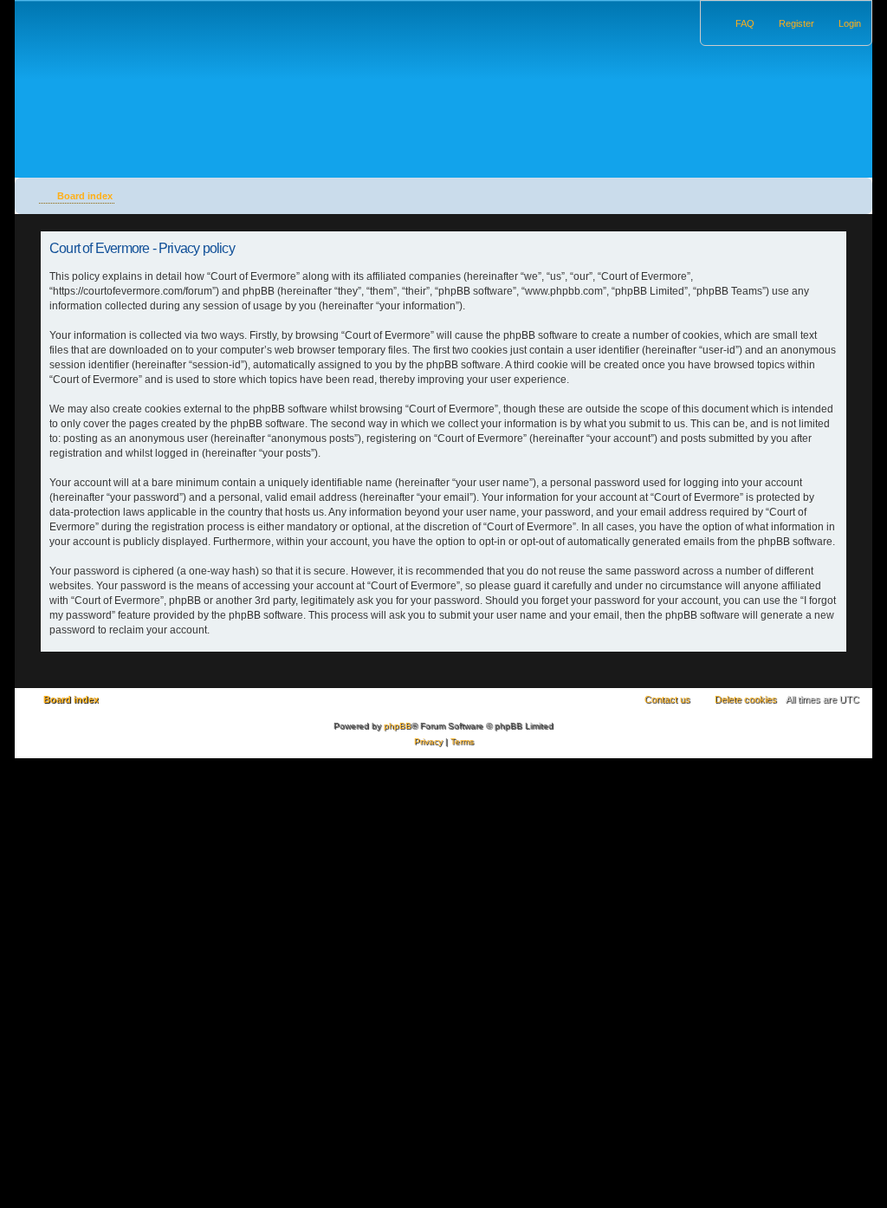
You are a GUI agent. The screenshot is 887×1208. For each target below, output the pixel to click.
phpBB (397, 726)
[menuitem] (842, 23)
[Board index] (124, 72)
